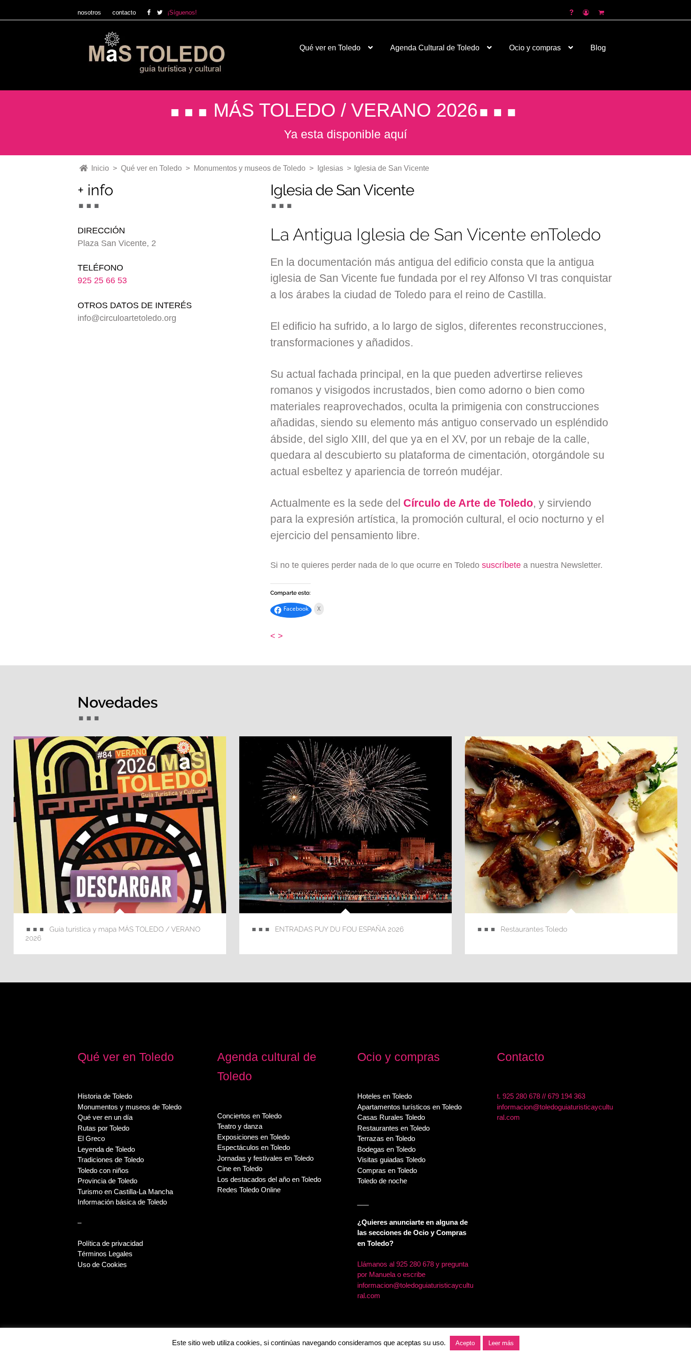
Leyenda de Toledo (106, 1149)
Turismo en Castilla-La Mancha (125, 1192)
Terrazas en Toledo (386, 1138)
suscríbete (501, 565)
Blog (598, 48)
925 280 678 (521, 1096)
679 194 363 (566, 1096)
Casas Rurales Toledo (391, 1117)
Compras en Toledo (387, 1170)
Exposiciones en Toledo (253, 1137)
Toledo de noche (382, 1181)
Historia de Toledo (105, 1096)
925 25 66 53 (102, 280)
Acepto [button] (465, 1343)
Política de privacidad (110, 1243)
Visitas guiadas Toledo (391, 1160)
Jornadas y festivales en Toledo (265, 1158)
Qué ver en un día (105, 1117)
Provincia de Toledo (107, 1181)
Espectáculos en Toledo (253, 1147)
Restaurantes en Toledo (393, 1128)
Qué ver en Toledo (330, 48)
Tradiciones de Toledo (111, 1160)
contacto (124, 12)
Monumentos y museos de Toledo (129, 1107)
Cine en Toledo (239, 1169)
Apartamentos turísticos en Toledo (409, 1107)
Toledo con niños (103, 1170)
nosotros (89, 12)
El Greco (91, 1138)
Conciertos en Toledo (249, 1116)
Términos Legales (105, 1254)
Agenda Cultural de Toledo (434, 48)
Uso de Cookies (102, 1264)
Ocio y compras (535, 48)
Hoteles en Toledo (384, 1096)
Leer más (501, 1343)
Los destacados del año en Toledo (269, 1179)
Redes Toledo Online (249, 1190)
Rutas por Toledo (103, 1128)
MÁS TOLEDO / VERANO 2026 (345, 110)
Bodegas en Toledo (386, 1149)
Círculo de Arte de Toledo (468, 503)
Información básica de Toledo (122, 1202)
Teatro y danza (239, 1126)
